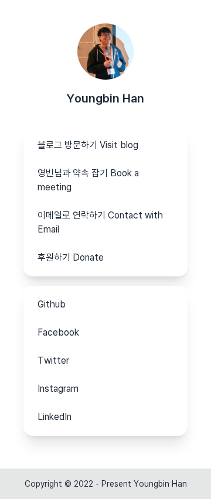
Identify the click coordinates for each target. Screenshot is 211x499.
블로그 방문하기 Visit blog (88, 145)
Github (52, 304)
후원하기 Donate (71, 257)
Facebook (58, 332)
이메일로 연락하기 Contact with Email (100, 222)
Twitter (53, 360)
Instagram (58, 388)
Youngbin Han (105, 98)
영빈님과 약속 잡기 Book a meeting (88, 180)
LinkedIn (55, 416)
